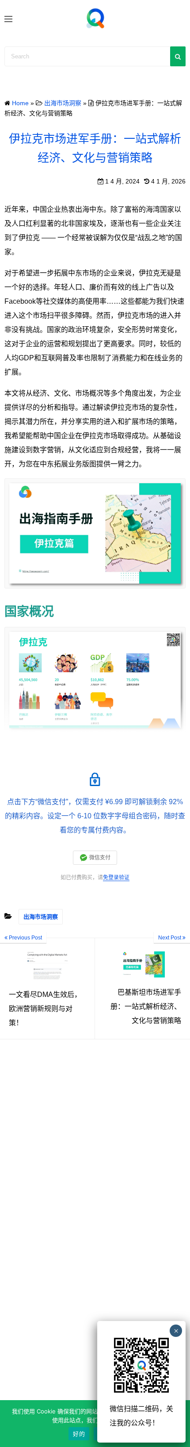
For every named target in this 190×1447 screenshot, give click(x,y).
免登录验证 (116, 877)
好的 (79, 1433)
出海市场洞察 (40, 916)
